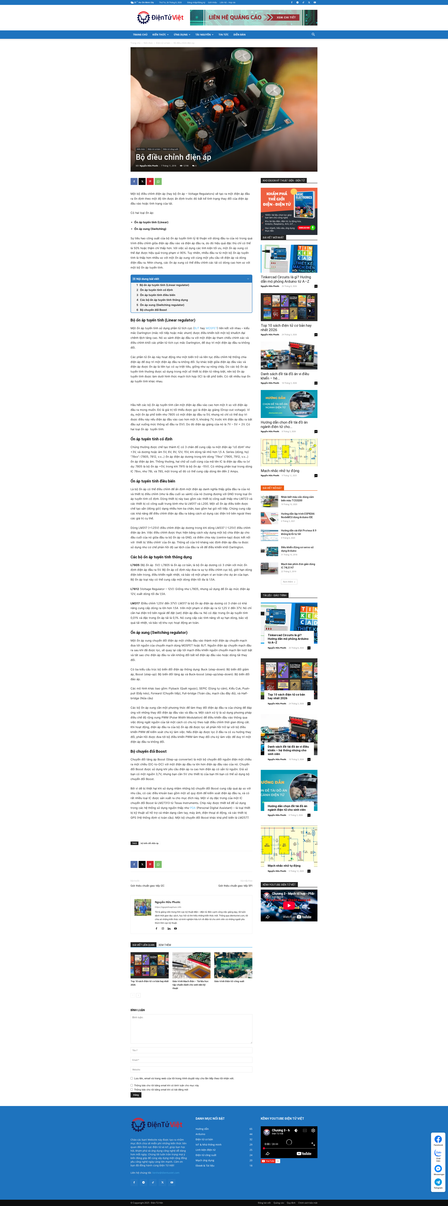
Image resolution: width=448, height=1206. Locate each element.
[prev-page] (133, 995)
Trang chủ (140, 34)
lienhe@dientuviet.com (165, 1172)
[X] (309, 2)
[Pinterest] (150, 181)
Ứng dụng (181, 34)
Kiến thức (159, 34)
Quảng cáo (279, 1202)
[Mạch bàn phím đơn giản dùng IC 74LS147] (269, 568)
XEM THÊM (165, 945)
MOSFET (211, 328)
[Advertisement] (191, 393)
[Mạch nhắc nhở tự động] (289, 452)
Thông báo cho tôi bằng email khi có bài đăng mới (161, 1089)
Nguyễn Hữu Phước (149, 165)
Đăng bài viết (264, 1202)
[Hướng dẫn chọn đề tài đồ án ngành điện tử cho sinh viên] (289, 404)
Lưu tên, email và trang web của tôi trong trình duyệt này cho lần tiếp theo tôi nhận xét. (184, 1078)
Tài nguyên (203, 34)
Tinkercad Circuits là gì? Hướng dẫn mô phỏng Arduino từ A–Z (286, 279)
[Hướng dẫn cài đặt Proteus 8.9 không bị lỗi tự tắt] (269, 535)
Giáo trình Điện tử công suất (229, 981)
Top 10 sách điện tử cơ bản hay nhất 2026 (286, 696)
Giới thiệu (212, 2)
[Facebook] (291, 2)
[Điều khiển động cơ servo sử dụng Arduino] (269, 552)
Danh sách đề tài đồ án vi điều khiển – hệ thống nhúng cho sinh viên (288, 750)
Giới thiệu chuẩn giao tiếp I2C (147, 885)
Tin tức (224, 34)
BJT (196, 328)
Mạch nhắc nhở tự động (280, 471)
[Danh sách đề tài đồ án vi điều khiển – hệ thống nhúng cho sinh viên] (289, 356)
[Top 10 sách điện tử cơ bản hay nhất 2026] (150, 965)
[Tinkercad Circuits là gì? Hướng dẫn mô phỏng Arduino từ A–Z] (289, 259)
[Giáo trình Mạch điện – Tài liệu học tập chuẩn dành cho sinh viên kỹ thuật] (191, 965)
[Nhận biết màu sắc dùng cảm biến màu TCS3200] (269, 501)
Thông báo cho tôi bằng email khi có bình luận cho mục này (166, 1085)
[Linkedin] (170, 929)
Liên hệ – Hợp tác (228, 2)
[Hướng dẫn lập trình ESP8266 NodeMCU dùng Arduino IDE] (269, 518)
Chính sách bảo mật (307, 1202)
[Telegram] (297, 2)
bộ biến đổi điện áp (150, 843)
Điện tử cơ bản (163, 42)
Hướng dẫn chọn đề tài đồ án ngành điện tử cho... (284, 424)
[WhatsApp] (158, 181)
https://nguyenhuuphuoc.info (168, 907)
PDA (193, 808)
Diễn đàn (239, 34)
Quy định (291, 1202)
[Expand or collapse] (248, 279)
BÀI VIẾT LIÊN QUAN (143, 945)
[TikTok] (303, 2)
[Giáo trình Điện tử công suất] (233, 965)
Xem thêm (288, 581)
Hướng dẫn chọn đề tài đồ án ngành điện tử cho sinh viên (287, 807)
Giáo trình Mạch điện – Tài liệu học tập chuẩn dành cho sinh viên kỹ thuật (190, 985)
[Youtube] (314, 2)
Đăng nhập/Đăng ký (196, 2)
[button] (313, 35)
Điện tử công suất (170, 149)
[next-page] (138, 995)
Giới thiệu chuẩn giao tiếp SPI (235, 885)
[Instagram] (164, 929)
